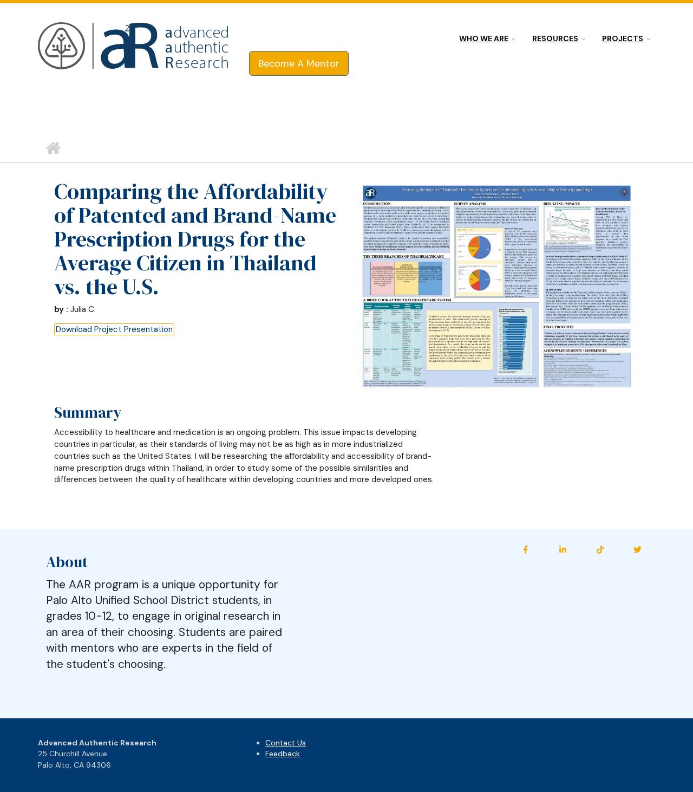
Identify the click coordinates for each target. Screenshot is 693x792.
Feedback (282, 753)
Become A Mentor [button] (298, 63)
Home (53, 148)
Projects (622, 38)
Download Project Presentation (114, 329)
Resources (555, 38)
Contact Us (285, 743)
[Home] (134, 46)
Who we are (483, 38)
